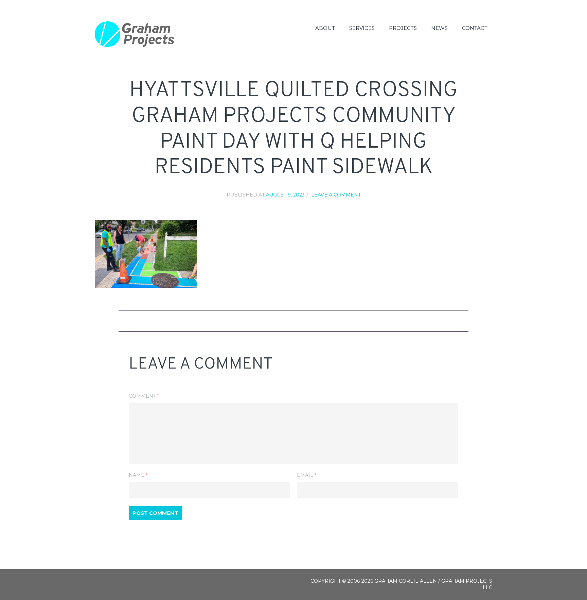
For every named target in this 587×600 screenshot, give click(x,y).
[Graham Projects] (135, 34)
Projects (403, 28)
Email (306, 475)
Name (138, 475)
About (325, 28)
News (439, 28)
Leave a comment (336, 195)
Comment (144, 396)
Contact (474, 28)
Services (362, 28)
